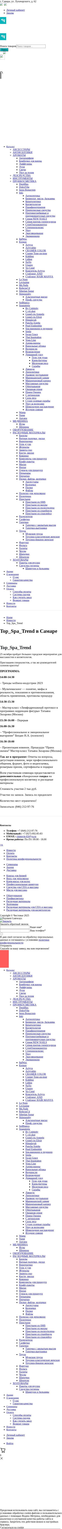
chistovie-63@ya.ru (26, 836)
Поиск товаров (8, 46)
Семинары (12, 864)
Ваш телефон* (38, 930)
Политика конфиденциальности (23, 859)
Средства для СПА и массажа (22, 887)
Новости (11, 850)
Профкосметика (15, 898)
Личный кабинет (15, 10)
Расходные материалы (18, 901)
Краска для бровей (16, 875)
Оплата (10, 853)
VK (1, 845)
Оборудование (14, 895)
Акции (10, 867)
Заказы (10, 13)
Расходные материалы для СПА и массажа (29, 907)
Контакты (11, 856)
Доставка (11, 870)
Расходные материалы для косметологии (28, 910)
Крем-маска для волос (18, 881)
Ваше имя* (36, 927)
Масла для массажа (16, 890)
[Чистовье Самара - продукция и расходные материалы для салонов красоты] (13, 31)
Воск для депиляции (17, 878)
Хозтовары (12, 904)
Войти (9, 1443)
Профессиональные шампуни (22, 884)
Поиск (4, 49)
